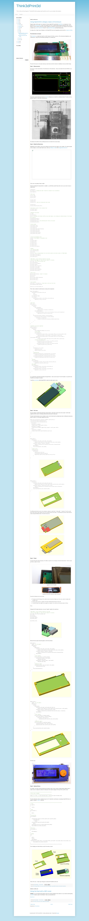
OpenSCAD (60, 24)
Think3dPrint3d (28, 6)
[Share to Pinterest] (49, 884)
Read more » (32, 897)
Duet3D (20, 14)
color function (36, 380)
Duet (41, 901)
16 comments (41, 899)
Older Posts (70, 904)
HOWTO (38, 886)
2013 (18, 41)
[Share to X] (47, 884)
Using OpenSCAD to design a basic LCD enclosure (45, 22)
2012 (18, 42)
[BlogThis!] (46, 884)
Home (16, 14)
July (19, 29)
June (19, 30)
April (19, 31)
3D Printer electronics (36, 901)
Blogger (57, 913)
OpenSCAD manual (51, 27)
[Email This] (45, 884)
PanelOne (33, 36)
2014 (18, 23)
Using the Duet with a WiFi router (40, 891)
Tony (35, 884)
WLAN (48, 901)
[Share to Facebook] (48, 884)
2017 (18, 19)
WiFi (46, 901)
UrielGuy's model (53, 147)
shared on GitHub (69, 30)
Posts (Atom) (37, 906)
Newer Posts (33, 904)
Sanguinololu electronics (63, 147)
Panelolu (57, 886)
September (20, 26)
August (19, 27)
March (19, 38)
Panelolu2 (60, 886)
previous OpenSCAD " (39, 27)
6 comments (41, 884)
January (19, 39)
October (19, 24)
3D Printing (35, 886)
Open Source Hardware (48, 886)
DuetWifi (32, 894)
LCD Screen (42, 886)
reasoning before (38, 25)
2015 (18, 22)
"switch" (38, 800)
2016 (18, 20)
